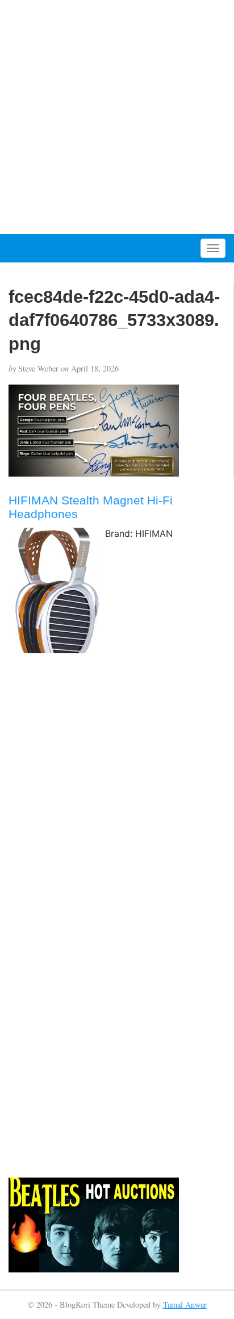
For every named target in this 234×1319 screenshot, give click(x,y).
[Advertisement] (117, 117)
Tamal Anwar (185, 1304)
